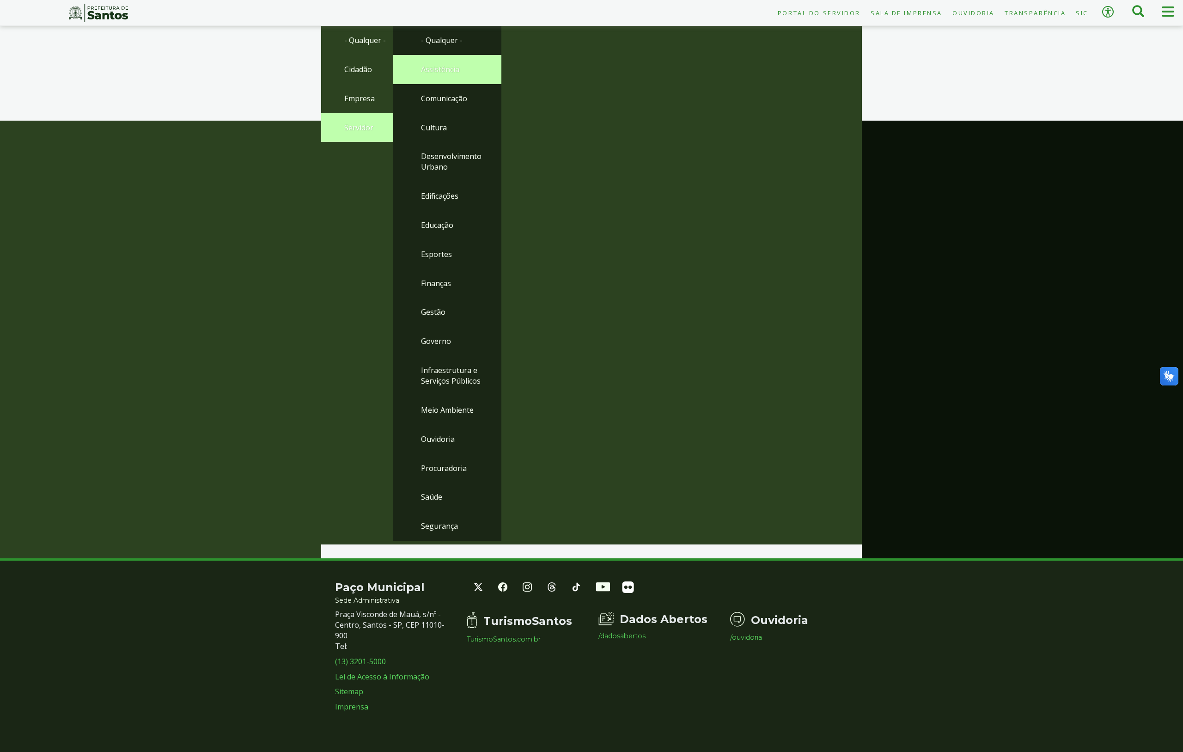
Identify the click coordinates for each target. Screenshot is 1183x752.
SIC (1082, 13)
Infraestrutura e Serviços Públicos (451, 375)
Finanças (436, 283)
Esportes (436, 254)
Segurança (439, 526)
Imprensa (351, 707)
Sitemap (349, 691)
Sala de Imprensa (906, 13)
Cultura (434, 127)
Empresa (359, 98)
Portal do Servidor (819, 13)
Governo (436, 341)
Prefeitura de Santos (98, 13)
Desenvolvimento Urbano (451, 161)
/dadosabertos (622, 636)
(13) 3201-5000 (360, 661)
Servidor (358, 127)
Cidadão (358, 69)
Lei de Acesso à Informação (382, 677)
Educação (437, 225)
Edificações (439, 196)
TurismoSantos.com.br (504, 639)
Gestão (433, 312)
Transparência (1035, 13)
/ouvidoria (746, 637)
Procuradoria (444, 468)
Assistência (440, 69)
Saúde (431, 497)
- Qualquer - (365, 40)
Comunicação (444, 98)
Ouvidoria (973, 13)
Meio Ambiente (447, 410)
